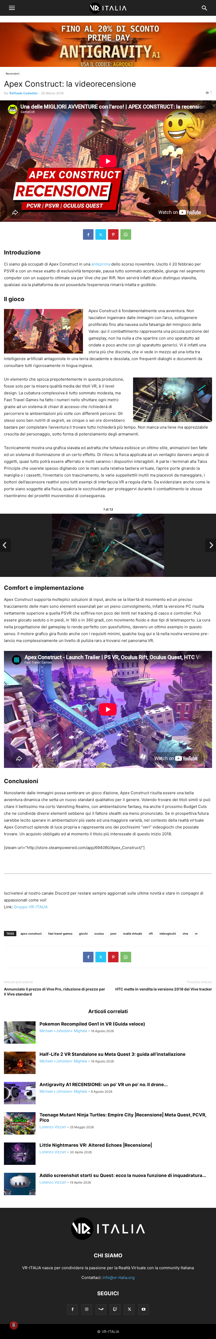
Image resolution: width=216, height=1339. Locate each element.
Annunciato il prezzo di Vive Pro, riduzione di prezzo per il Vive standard (54, 991)
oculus (99, 933)
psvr (113, 933)
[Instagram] (86, 1309)
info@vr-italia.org (118, 1277)
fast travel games (60, 933)
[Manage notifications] (13, 1325)
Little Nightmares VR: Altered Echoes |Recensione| (96, 1145)
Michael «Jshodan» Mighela (63, 1030)
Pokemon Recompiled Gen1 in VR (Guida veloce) (92, 1024)
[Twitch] (115, 1309)
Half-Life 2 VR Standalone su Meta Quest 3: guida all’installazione (112, 1054)
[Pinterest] (113, 234)
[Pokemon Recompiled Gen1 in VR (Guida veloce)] (20, 1033)
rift (151, 933)
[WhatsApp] (125, 234)
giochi (83, 933)
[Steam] (101, 1309)
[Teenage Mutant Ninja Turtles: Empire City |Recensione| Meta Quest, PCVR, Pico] (20, 1124)
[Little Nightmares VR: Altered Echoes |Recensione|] (20, 1154)
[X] (100, 234)
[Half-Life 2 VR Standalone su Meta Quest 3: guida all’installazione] (20, 1063)
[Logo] (108, 1239)
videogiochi (167, 933)
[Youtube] (143, 1309)
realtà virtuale (132, 933)
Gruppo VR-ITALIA (31, 906)
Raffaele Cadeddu (23, 93)
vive (185, 933)
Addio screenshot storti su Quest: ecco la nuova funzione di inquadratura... (123, 1175)
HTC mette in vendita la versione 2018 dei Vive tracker (163, 989)
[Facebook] (88, 234)
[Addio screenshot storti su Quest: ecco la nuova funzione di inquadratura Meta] (20, 1184)
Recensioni (12, 73)
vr (196, 933)
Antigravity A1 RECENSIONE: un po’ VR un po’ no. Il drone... (104, 1084)
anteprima (100, 264)
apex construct (31, 933)
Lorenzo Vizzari (53, 1127)
